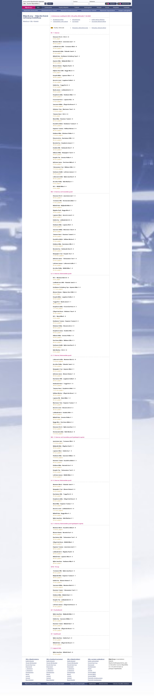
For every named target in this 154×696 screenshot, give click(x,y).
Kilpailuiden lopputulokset (107, 10)
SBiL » (38, 7)
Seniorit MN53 (92, 674)
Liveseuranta (48, 7)
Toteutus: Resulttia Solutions (121, 683)
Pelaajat (99, 7)
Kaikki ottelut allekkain (98, 19)
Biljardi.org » (28, 7)
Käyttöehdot (92, 683)
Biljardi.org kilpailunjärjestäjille (55, 683)
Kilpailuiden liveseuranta (31, 10)
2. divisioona (29, 670)
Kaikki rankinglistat (93, 661)
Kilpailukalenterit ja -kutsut (49, 10)
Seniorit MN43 (92, 672)
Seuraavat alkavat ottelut (99, 21)
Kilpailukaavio (76, 19)
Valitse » (50, 3)
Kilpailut (36, 21)
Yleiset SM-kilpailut (31, 663)
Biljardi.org (26, 21)
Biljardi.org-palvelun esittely (33, 683)
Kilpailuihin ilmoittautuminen (69, 10)
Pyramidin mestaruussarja (95, 678)
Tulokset (76, 7)
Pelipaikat (116, 7)
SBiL (31, 21)
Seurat (107, 7)
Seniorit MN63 (92, 676)
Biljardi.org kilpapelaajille (77, 683)
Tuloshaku (126, 7)
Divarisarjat (29, 666)
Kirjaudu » (113, 3)
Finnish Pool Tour (30, 664)
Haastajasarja (29, 672)
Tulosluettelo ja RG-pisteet (60, 21)
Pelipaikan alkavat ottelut (99, 27)
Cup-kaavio (75, 21)
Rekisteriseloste (103, 683)
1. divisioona (29, 668)
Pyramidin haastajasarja (94, 680)
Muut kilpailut (29, 680)
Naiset (27, 674)
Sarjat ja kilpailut (63, 7)
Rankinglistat (88, 7)
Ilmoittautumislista (58, 19)
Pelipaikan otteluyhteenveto (80, 27)
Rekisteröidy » (126, 3)
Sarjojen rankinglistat (124, 10)
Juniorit (28, 676)
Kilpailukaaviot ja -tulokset (88, 10)
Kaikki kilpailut (30, 661)
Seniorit (28, 678)
